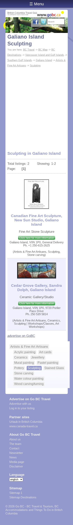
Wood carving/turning (29, 384)
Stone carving (23, 373)
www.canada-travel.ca (23, 426)
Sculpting (35, 65)
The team (15, 443)
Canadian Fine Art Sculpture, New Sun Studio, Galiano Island (36, 220)
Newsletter (16, 452)
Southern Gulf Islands (19, 60)
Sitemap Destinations (22, 497)
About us (15, 439)
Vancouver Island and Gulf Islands (44, 54)
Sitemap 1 (15, 492)
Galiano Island (44, 60)
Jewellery (37, 357)
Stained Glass (54, 368)
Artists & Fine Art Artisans (29, 346)
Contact (14, 448)
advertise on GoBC (21, 336)
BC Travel (28, 49)
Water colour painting (28, 378)
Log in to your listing (21, 408)
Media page (16, 461)
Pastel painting (48, 362)
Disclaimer (16, 466)
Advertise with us (20, 403)
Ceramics (20, 357)
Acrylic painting (24, 352)
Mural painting (24, 362)
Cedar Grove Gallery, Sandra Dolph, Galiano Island (36, 287)
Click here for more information (36, 237)
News (13, 457)
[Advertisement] (36, 107)
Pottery (19, 368)
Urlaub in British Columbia (25, 421)
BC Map (42, 49)
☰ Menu (36, 4)
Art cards (45, 352)
